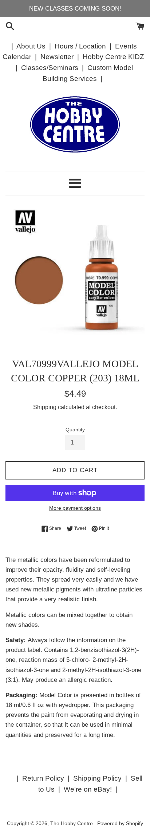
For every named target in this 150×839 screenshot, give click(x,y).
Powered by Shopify (120, 823)
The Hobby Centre (72, 823)
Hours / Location (80, 46)
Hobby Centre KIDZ (113, 57)
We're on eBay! (88, 789)
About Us (31, 46)
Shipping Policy (97, 778)
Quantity (75, 429)
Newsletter (57, 57)
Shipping (44, 407)
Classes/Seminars (49, 67)
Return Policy (43, 778)
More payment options (75, 508)
